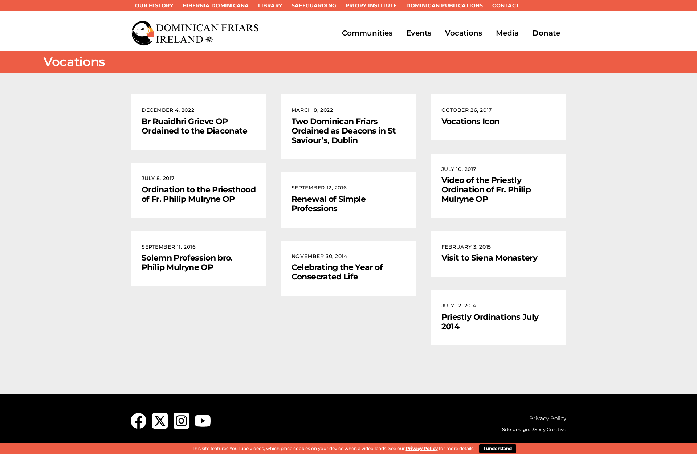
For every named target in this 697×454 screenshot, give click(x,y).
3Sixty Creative (549, 429)
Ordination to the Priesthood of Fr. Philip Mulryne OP (199, 194)
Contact (505, 5)
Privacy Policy (547, 418)
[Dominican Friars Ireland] (196, 42)
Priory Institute (371, 5)
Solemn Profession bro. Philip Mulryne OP (187, 262)
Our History (154, 5)
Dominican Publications (444, 5)
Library (270, 5)
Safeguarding (314, 5)
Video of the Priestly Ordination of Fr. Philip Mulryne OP (486, 189)
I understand (498, 448)
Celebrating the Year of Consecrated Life (337, 271)
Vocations (463, 33)
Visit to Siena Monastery (489, 257)
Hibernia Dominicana (216, 5)
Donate (546, 33)
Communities (367, 33)
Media (507, 33)
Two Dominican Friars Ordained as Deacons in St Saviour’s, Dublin (344, 130)
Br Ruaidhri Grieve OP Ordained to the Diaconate (195, 125)
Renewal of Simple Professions (329, 203)
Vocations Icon (470, 121)
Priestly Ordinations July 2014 (490, 321)
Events (418, 33)
